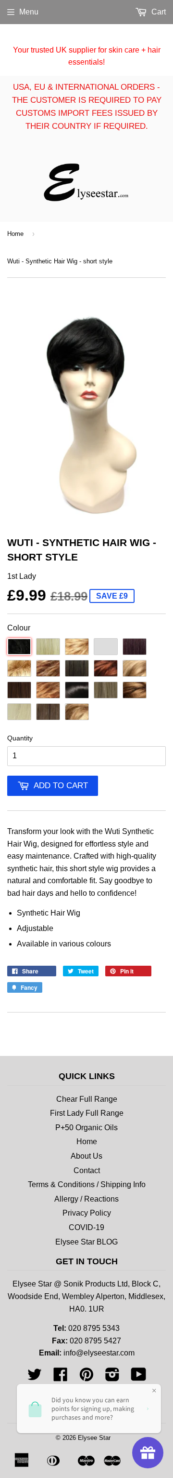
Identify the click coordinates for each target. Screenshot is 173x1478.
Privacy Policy (86, 1213)
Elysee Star (94, 1437)
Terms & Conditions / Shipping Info (87, 1184)
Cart (157, 12)
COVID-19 (86, 1227)
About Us (86, 1156)
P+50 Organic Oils (86, 1127)
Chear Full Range (86, 1099)
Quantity (20, 738)
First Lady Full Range (87, 1113)
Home (15, 233)
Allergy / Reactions (86, 1199)
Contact (87, 1170)
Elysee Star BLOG (86, 1242)
